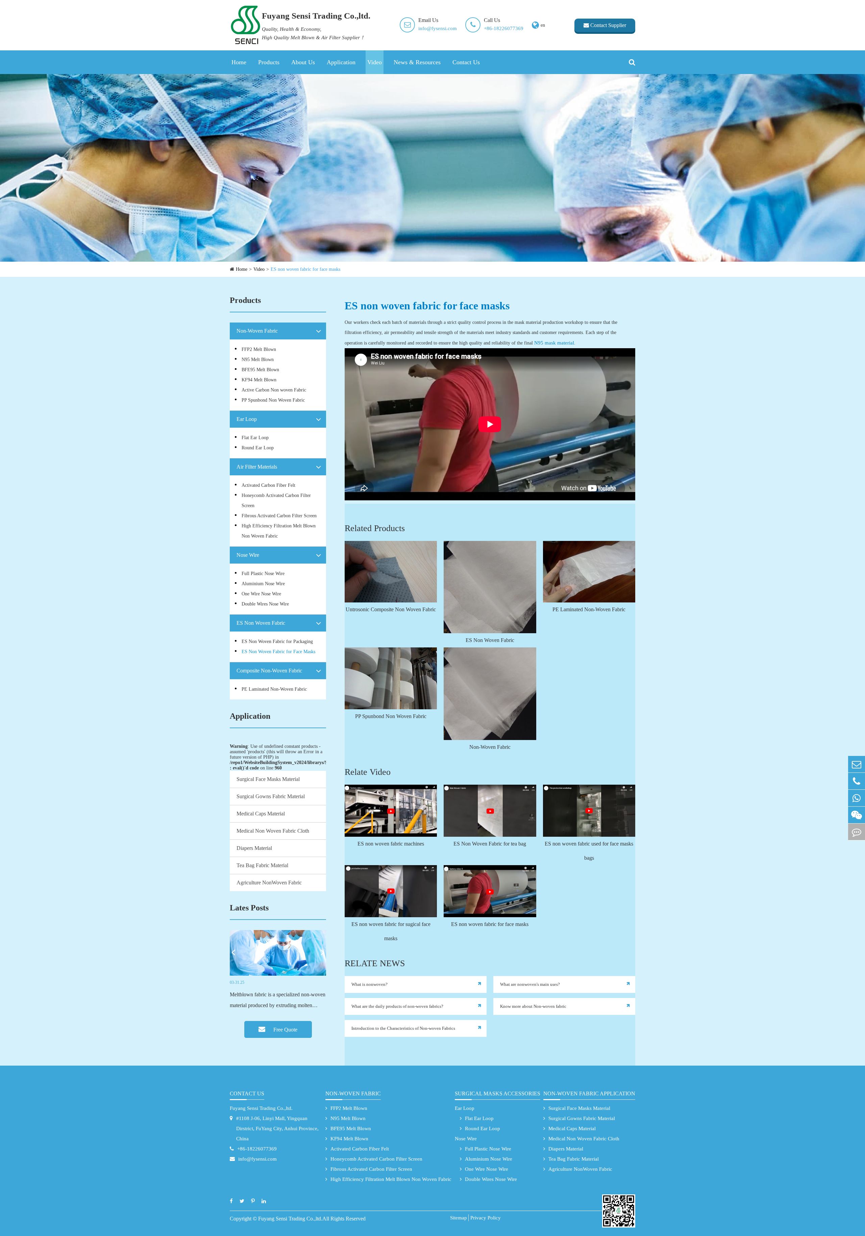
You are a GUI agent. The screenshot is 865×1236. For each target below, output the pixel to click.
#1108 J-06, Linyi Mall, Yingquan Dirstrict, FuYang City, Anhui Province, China (277, 1128)
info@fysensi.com (437, 28)
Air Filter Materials (257, 467)
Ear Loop (247, 419)
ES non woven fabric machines (390, 844)
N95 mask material (554, 343)
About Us (303, 62)
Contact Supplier (607, 25)
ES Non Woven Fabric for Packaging (277, 641)
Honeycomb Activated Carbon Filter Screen (276, 500)
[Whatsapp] (856, 798)
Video (374, 62)
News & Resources (417, 62)
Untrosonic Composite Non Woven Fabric (391, 609)
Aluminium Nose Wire (263, 583)
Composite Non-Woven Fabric (269, 670)
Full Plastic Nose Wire (263, 573)
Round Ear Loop (258, 447)
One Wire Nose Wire (261, 593)
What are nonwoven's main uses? (530, 984)
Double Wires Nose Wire (265, 604)
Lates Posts (249, 907)
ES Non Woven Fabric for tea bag (489, 844)
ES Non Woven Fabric (261, 623)
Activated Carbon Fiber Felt (268, 485)
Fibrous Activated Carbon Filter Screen (279, 515)
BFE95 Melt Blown (260, 369)
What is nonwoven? (369, 984)
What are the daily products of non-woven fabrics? (397, 1006)
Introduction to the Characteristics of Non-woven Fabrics (403, 1028)
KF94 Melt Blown (259, 379)
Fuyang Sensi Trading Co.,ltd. (261, 1108)
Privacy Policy (485, 1217)
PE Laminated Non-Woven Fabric (274, 689)
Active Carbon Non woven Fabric (274, 390)
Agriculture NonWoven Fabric (269, 882)
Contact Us (466, 62)
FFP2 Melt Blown (259, 349)
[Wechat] (856, 815)
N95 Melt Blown (258, 359)
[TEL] (856, 781)
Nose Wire (248, 555)
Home (238, 62)
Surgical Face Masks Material (268, 779)
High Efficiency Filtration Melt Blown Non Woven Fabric (279, 531)
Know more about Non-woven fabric (533, 1006)
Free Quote (284, 1029)
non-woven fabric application (589, 1093)
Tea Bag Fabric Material (262, 865)
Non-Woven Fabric (257, 331)
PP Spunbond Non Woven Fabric (273, 400)
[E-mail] (856, 764)
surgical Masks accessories (497, 1093)
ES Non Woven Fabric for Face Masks (278, 651)
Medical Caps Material (261, 813)
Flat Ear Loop (255, 437)
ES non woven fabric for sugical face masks (390, 931)
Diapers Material (254, 848)
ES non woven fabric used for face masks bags (589, 851)
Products (268, 62)
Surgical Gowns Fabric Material (271, 796)
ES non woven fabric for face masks (305, 269)
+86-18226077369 (503, 28)
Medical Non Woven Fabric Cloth (273, 831)
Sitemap (458, 1217)
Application (341, 62)
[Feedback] (856, 832)
